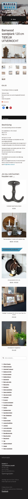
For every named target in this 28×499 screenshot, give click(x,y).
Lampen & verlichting (7, 423)
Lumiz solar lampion (7, 428)
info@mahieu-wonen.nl (9, 164)
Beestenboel (6, 379)
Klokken (5, 418)
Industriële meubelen (7, 405)
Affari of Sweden (7, 364)
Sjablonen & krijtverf (7, 443)
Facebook (5, 491)
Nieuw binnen (6, 438)
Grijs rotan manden (7, 395)
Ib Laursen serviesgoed (8, 402)
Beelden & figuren (7, 377)
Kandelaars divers (7, 410)
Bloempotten (6, 384)
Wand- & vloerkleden (7, 449)
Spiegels (5, 446)
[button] (24, 46)
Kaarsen (5, 408)
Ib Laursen (5, 400)
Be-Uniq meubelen (7, 374)
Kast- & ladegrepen (7, 415)
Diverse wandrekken (7, 390)
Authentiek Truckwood (8, 369)
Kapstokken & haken (7, 413)
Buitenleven (6, 387)
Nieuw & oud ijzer (7, 436)
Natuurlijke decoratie (7, 433)
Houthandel (5, 397)
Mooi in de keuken (7, 431)
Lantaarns (5, 426)
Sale (4, 441)
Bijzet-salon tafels (7, 382)
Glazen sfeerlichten (7, 392)
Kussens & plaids (6, 420)
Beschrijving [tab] (5, 118)
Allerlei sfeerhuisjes (7, 367)
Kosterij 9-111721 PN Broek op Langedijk (8, 464)
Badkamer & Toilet (7, 372)
